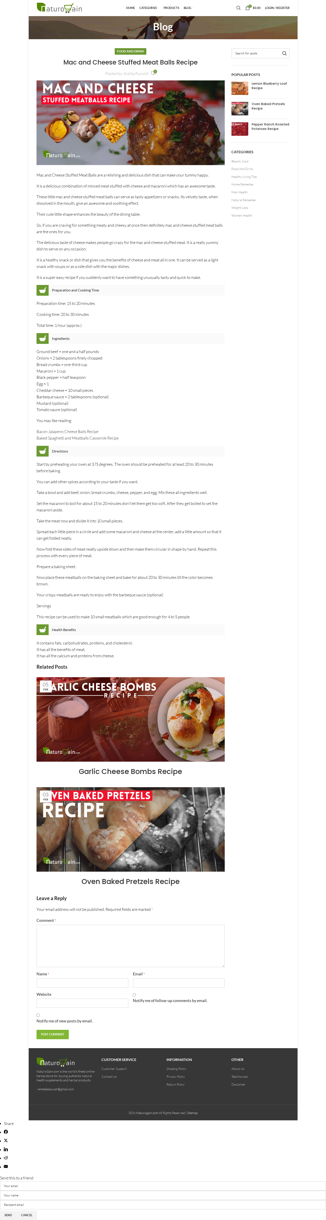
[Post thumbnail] (239, 88)
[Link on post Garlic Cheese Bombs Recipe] (131, 719)
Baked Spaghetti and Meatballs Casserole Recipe (78, 437)
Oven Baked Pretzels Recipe (131, 881)
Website (44, 994)
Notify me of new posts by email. (65, 1020)
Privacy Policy (175, 1076)
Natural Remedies (243, 200)
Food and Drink (130, 51)
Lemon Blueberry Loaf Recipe (269, 85)
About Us (237, 1069)
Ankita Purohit (135, 73)
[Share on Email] (6, 1166)
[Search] (238, 7)
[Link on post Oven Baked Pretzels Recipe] (131, 829)
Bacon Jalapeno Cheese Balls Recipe (67, 431)
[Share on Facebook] (6, 1132)
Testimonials (239, 1076)
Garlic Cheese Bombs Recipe (130, 771)
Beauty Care (239, 161)
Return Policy (175, 1084)
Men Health (239, 192)
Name (43, 973)
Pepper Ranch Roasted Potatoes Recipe (270, 126)
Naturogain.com (147, 1113)
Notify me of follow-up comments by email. (170, 1000)
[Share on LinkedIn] (6, 1149)
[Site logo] (60, 7)
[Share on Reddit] (6, 1158)
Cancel (26, 1215)
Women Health (241, 215)
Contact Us (109, 1076)
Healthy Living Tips (244, 177)
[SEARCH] (284, 53)
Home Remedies (242, 184)
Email (139, 973)
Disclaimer (238, 1084)
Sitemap (192, 1113)
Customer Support (114, 1069)
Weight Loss (239, 207)
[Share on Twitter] (6, 1140)
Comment (46, 920)
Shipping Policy (176, 1069)
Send (8, 1215)
